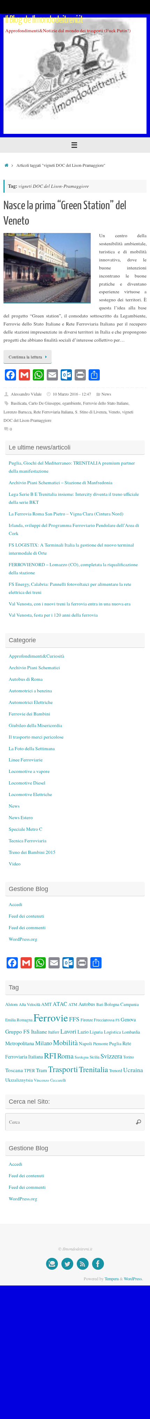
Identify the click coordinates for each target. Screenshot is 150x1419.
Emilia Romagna (18, 1019)
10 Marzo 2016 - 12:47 (72, 394)
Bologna (111, 1004)
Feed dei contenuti (26, 916)
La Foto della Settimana (32, 748)
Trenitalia (93, 1069)
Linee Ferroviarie (26, 759)
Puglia (115, 1043)
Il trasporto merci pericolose (36, 737)
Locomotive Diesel (27, 783)
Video (15, 864)
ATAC (60, 1004)
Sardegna (82, 1057)
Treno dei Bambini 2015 (32, 852)
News (106, 394)
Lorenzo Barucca (17, 411)
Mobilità (65, 1042)
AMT (46, 1004)
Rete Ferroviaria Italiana (53, 411)
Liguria (96, 1032)
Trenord (115, 1070)
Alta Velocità (29, 1004)
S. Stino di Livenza (90, 411)
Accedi (15, 904)
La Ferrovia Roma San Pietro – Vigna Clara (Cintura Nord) (66, 513)
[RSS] (83, 1264)
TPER (29, 1070)
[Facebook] (98, 1264)
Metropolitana (19, 1043)
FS (117, 1019)
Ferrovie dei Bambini (29, 714)
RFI (50, 1055)
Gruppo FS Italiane (26, 1031)
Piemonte (100, 1043)
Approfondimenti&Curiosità (36, 656)
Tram (41, 1070)
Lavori (68, 1031)
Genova (128, 1019)
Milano (43, 1043)
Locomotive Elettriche (30, 794)
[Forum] (52, 1264)
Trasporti (63, 1069)
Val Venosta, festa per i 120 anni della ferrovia (53, 615)
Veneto (114, 411)
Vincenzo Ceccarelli (50, 1080)
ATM (72, 1004)
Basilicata (19, 403)
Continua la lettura (25, 356)
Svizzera (111, 1055)
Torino (128, 1057)
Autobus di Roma (26, 679)
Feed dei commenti (27, 927)
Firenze (87, 1019)
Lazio (83, 1031)
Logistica (112, 1032)
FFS (74, 1019)
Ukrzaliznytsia (19, 1080)
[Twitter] (67, 1264)
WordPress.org (23, 939)
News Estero (21, 817)
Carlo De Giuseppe (44, 403)
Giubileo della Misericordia (35, 725)
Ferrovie (50, 1017)
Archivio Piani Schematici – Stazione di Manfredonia (60, 482)
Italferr (53, 1032)
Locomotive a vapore (29, 771)
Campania (129, 1004)
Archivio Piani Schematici (34, 667)
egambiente (71, 403)
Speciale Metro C (25, 829)
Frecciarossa (104, 1019)
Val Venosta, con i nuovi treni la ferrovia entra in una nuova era (69, 604)
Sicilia (94, 1057)
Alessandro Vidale (26, 394)
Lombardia (131, 1032)
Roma (65, 1056)
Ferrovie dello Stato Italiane (105, 403)
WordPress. (133, 1278)
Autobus (86, 1004)
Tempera (112, 1278)
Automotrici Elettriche (31, 702)
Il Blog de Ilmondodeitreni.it (44, 19)
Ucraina (133, 1070)
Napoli (85, 1043)
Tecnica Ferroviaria (27, 840)
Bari (99, 1004)
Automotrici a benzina (30, 690)
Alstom (11, 1004)
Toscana (14, 1070)
